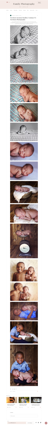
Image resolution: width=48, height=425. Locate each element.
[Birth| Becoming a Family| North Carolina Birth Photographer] (11, 400)
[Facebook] (36, 422)
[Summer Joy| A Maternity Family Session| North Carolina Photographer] (24, 400)
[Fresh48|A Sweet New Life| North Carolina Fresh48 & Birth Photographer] (36, 400)
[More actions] (37, 15)
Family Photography (24, 4)
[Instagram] (38, 422)
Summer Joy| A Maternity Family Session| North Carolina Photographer (23, 405)
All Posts (7, 10)
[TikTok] (40, 422)
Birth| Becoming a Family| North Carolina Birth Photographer (11, 405)
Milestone (24, 10)
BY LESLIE (24, 6)
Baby (28, 10)
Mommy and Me (32, 10)
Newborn (11, 10)
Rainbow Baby (15, 10)
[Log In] (7, 2)
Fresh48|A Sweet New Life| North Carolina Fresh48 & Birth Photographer (36, 405)
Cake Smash (20, 10)
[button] (39, 2)
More (36, 10)
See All (41, 395)
